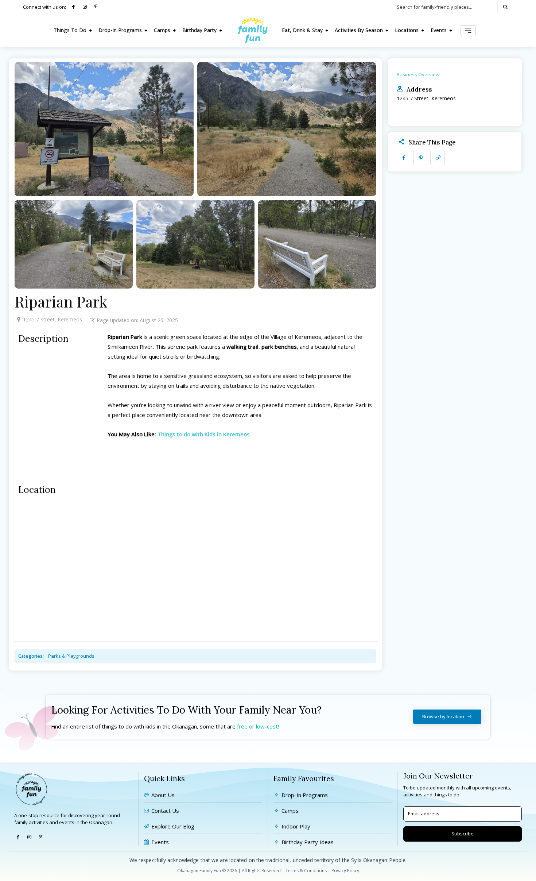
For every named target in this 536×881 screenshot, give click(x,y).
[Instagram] (85, 7)
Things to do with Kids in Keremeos (204, 434)
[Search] (505, 7)
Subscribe (462, 833)
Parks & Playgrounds (71, 656)
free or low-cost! (258, 726)
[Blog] (468, 30)
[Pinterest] (96, 7)
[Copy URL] (437, 158)
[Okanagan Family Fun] (252, 30)
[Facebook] (73, 7)
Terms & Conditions (306, 871)
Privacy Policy (345, 871)
